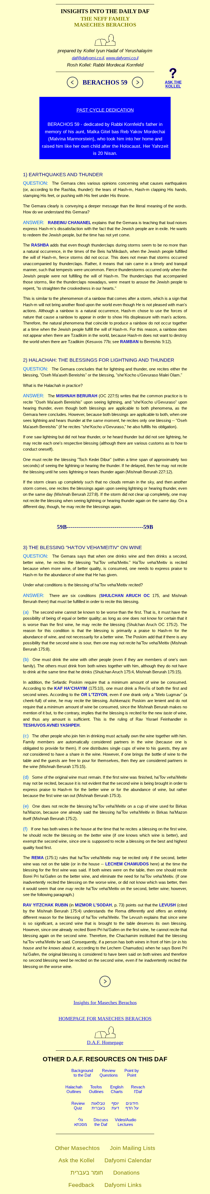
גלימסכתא (80, 1122)
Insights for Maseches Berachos (105, 1002)
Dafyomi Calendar (127, 1160)
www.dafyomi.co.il (122, 58)
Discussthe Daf (101, 1122)
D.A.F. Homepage (105, 1042)
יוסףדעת (115, 1105)
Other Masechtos (77, 1148)
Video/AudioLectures (125, 1122)
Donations (126, 1172)
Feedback (81, 1185)
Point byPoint (131, 1072)
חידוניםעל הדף (132, 1105)
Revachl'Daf (138, 1089)
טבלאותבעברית (98, 1105)
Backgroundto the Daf (82, 1072)
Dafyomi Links (123, 1185)
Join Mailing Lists (132, 1148)
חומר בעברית (87, 1172)
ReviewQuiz (78, 1105)
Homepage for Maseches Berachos (105, 1018)
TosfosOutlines (96, 1089)
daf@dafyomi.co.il (88, 58)
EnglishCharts (116, 1089)
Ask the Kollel (76, 1160)
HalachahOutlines (73, 1089)
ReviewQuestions (109, 1072)
